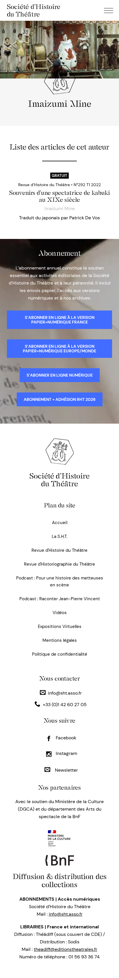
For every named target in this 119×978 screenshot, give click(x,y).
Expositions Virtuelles (59, 626)
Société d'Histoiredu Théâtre (59, 480)
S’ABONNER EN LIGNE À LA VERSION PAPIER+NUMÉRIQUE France (59, 320)
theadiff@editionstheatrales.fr (65, 949)
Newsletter (66, 770)
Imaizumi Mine (59, 208)
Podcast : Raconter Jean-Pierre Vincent (59, 599)
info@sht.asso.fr (65, 693)
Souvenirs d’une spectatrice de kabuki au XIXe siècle (59, 196)
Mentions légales (59, 640)
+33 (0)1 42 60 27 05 (65, 705)
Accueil (59, 523)
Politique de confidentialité (59, 654)
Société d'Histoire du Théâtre (33, 10)
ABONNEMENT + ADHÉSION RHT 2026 (60, 399)
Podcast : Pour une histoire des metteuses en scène (59, 581)
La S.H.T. (59, 536)
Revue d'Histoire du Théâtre (59, 550)
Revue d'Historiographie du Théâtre (59, 564)
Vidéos (60, 613)
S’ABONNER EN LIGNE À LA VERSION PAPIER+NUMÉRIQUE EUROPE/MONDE (59, 349)
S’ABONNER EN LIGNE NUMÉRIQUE (60, 375)
